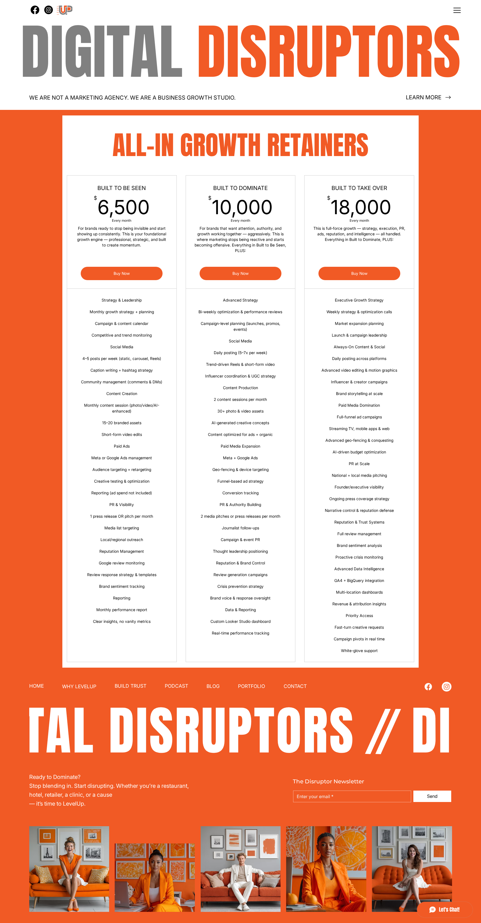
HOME (36, 686)
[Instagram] (446, 687)
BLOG (213, 686)
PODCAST (176, 686)
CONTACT (295, 686)
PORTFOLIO (251, 686)
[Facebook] (428, 687)
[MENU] (240, 10)
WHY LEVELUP (79, 686)
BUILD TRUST (130, 686)
